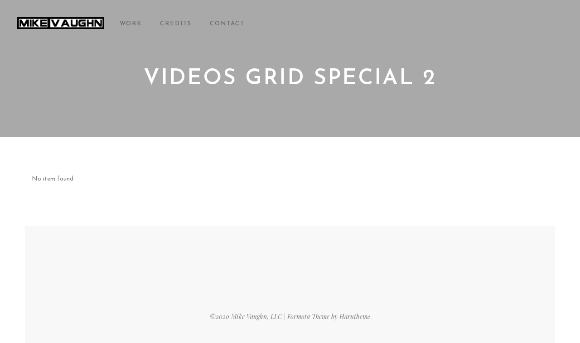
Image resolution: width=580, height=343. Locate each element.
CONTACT (227, 24)
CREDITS (176, 24)
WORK (131, 24)
